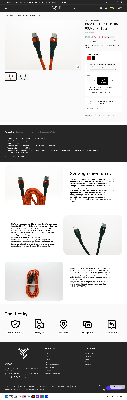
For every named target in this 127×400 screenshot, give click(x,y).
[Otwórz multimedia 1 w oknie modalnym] (43, 45)
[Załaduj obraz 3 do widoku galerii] (23, 76)
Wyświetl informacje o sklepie (100, 92)
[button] (6, 8)
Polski (105, 2)
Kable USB (99, 108)
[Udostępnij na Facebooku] (95, 115)
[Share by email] (109, 115)
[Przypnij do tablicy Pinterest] (104, 115)
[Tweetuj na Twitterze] (100, 115)
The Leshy (92, 21)
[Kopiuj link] (113, 115)
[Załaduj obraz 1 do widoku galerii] (10, 76)
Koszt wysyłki (104, 40)
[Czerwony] (89, 58)
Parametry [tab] (9, 132)
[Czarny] (93, 58)
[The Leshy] (23, 359)
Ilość (89, 75)
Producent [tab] (20, 132)
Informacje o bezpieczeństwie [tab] (41, 132)
